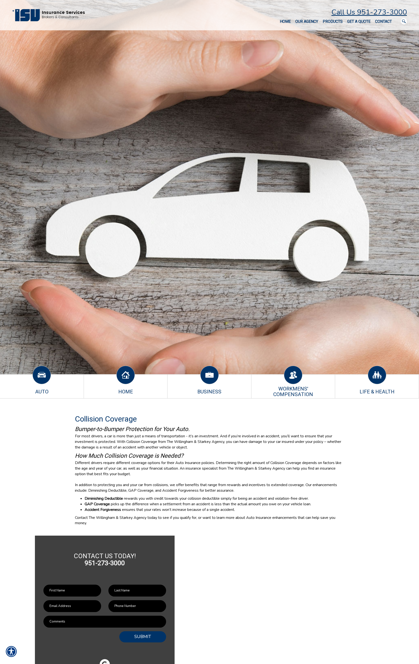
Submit (142, 636)
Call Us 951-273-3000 (369, 12)
